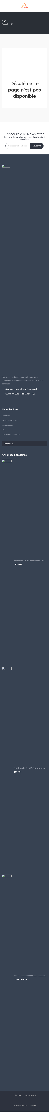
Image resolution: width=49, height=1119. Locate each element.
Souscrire (37, 146)
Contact (33, 1105)
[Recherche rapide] (45, 22)
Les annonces (7, 425)
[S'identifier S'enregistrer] (23, 1115)
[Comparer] (43, 1115)
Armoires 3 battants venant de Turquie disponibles (30, 560)
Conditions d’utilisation (11, 434)
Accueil (5, 24)
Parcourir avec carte (9, 420)
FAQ (3, 430)
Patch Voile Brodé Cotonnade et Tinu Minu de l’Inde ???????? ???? (30, 768)
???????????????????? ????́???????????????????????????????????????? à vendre (30, 975)
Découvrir (6, 416)
